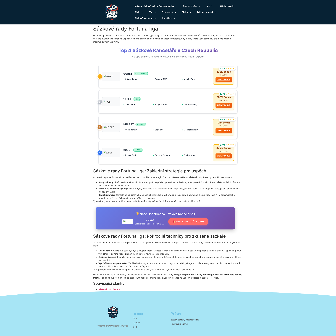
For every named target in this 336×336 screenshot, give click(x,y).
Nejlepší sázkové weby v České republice (154, 6)
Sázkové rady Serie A (109, 289)
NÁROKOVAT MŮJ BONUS (189, 221)
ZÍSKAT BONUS (223, 80)
